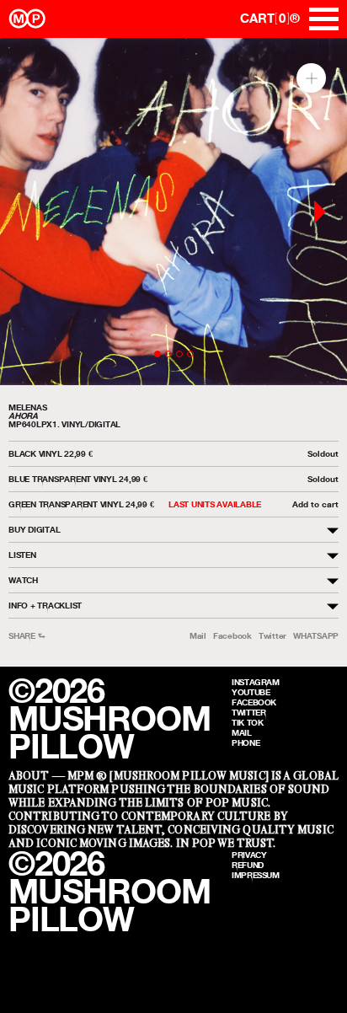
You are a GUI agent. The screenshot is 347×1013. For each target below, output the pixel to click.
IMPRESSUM (256, 875)
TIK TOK (247, 722)
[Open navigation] (324, 19)
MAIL (242, 732)
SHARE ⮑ (26, 635)
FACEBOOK (254, 702)
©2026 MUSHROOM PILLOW (109, 718)
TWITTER (248, 712)
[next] (320, 212)
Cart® (270, 18)
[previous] (27, 212)
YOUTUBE (251, 692)
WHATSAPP (316, 635)
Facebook (232, 635)
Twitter (272, 635)
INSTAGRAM (256, 682)
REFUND (248, 865)
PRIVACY (249, 855)
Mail (198, 635)
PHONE (245, 742)
